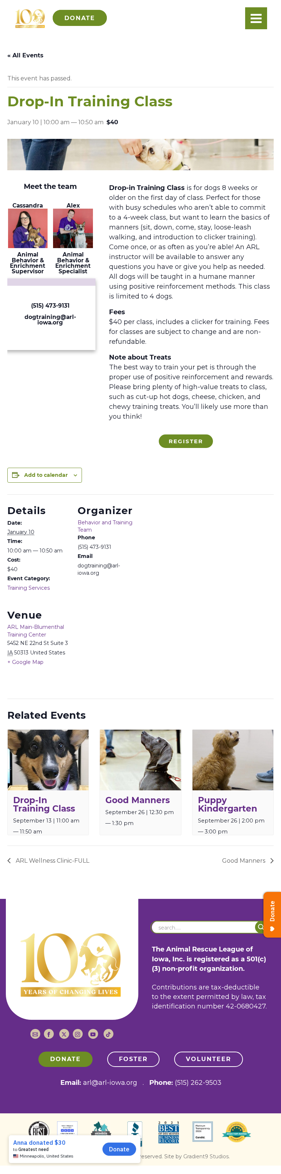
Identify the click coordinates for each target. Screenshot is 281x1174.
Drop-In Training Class (44, 804)
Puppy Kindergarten (227, 804)
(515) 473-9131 (50, 305)
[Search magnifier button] (261, 927)
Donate (65, 1059)
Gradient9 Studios (206, 1156)
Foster (133, 1059)
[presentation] (48, 760)
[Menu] (256, 18)
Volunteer (208, 1059)
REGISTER (186, 441)
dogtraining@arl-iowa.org (50, 320)
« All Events (25, 55)
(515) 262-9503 (198, 1083)
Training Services (28, 588)
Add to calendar (46, 475)
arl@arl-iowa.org (110, 1083)
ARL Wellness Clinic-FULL (51, 860)
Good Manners (137, 800)
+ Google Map (25, 662)
